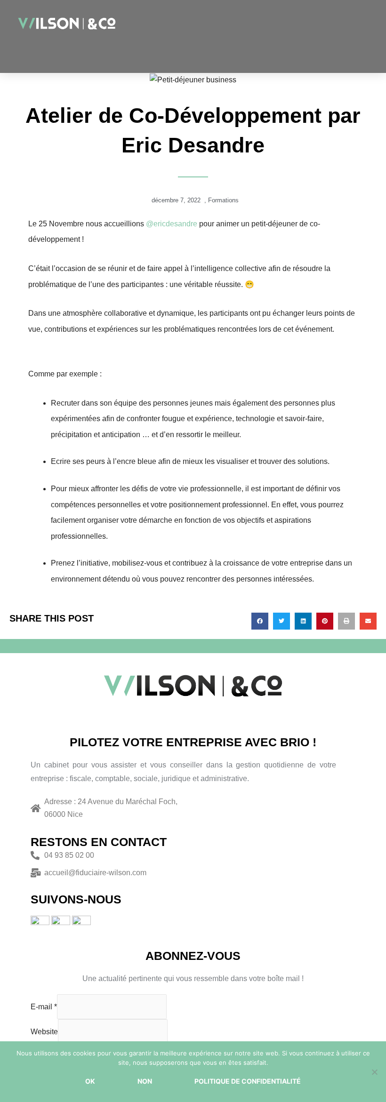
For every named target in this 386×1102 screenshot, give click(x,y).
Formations (223, 200)
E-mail (44, 1007)
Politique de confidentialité (247, 1081)
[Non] (374, 1072)
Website (44, 1032)
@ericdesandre (171, 224)
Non (144, 1081)
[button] (294, 53)
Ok (90, 1081)
